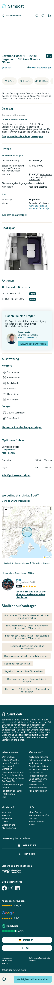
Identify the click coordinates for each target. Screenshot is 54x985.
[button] (6, 509)
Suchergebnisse (13, 15)
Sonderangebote (38, 787)
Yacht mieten (35, 763)
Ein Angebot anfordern (33, 343)
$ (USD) (26, 948)
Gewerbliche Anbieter (13, 775)
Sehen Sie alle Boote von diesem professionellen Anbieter (31, 594)
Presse (5, 787)
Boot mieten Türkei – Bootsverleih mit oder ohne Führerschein (27, 616)
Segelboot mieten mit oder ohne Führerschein (27, 647)
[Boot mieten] (13, 6)
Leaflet (48, 557)
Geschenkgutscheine (13, 778)
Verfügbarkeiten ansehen (32, 979)
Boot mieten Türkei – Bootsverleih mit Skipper (27, 680)
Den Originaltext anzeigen (14, 119)
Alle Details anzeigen (14, 214)
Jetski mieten (36, 772)
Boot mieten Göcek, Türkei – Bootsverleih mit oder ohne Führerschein (27, 637)
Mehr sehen (8, 452)
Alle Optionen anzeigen (16, 475)
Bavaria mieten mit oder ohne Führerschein (26, 655)
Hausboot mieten (38, 775)
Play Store (29, 853)
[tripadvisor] (10, 926)
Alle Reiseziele (9, 828)
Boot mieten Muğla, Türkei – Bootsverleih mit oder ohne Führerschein (27, 627)
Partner (32, 961)
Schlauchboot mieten (40, 760)
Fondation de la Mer (12, 790)
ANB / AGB (7, 961)
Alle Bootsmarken (38, 790)
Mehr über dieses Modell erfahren (38, 207)
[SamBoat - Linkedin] (17, 888)
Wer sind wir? (8, 757)
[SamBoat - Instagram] (11, 888)
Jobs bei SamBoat (11, 760)
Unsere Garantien (11, 763)
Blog (4, 797)
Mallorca (6, 815)
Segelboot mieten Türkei (17, 663)
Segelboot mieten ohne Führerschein (23, 671)
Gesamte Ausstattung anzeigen (22, 427)
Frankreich (7, 818)
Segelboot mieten (38, 766)
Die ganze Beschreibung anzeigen (22, 136)
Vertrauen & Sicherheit (8, 767)
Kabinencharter (37, 784)
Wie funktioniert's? (39, 815)
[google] (8, 913)
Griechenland (8, 824)
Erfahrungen (8, 794)
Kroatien (6, 812)
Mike (18, 579)
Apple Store (29, 844)
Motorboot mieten (38, 757)
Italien (5, 821)
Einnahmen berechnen (13, 772)
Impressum (7, 958)
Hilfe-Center (35, 812)
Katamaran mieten (38, 769)
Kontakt (33, 818)
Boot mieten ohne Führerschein (38, 780)
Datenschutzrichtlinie (39, 958)
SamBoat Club (9, 781)
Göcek (7, 67)
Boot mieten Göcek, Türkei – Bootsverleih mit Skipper (27, 690)
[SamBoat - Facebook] (4, 888)
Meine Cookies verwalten (36, 822)
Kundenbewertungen (12, 784)
